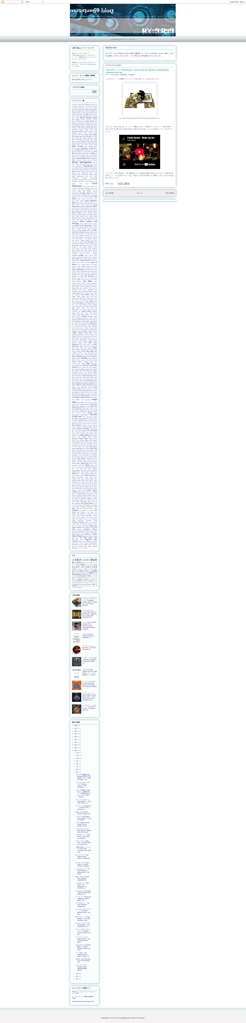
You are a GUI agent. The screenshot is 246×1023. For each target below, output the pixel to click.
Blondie (74, 150)
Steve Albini (89, 477)
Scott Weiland (93, 455)
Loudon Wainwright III (81, 339)
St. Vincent (81, 473)
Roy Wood (85, 446)
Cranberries (75, 193)
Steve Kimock (89, 480)
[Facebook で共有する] (126, 183)
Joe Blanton (81, 298)
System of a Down (92, 497)
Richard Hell (80, 427)
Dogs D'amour (90, 218)
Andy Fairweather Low (78, 121)
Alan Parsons (90, 112)
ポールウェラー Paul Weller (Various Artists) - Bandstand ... (82, 857)
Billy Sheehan (89, 144)
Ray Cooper (89, 418)
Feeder (81, 237)
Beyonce (74, 141)
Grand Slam (94, 260)
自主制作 (76, 567)
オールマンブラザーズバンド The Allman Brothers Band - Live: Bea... (83, 911)
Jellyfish (95, 291)
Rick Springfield (92, 430)
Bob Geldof (85, 151)
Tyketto (87, 525)
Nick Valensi (93, 379)
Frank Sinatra (89, 243)
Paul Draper (93, 395)
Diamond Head (76, 214)
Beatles (77, 136)
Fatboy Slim (75, 237)
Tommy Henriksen (86, 515)
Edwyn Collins (93, 227)
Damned (74, 196)
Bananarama (76, 131)
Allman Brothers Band (88, 118)
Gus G (80, 264)
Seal (73, 456)
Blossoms (79, 150)
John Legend (89, 301)
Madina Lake (93, 341)
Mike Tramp (82, 367)
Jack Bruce (93, 279)
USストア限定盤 (77, 579)
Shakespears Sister (91, 458)
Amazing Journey (86, 119)
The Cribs (94, 501)
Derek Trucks (77, 213)
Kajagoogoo (90, 316)
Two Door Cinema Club (78, 525)
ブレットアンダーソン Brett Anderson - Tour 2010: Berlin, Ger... (83, 801)
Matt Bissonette (92, 353)
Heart (73, 268)
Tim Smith (90, 510)
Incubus (83, 279)
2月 (77, 979)
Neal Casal (86, 375)
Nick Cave (79, 379)
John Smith (75, 306)
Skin (83, 465)
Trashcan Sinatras (78, 522)
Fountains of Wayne (77, 242)
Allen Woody (75, 118)
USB (86, 579)
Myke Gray (89, 370)
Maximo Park (87, 356)
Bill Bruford (88, 141)
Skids (79, 465)
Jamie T (78, 286)
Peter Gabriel (89, 404)
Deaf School (75, 209)
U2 (91, 527)
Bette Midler (93, 139)
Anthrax (87, 123)
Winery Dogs (81, 541)
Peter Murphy (80, 406)
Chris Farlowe (89, 181)
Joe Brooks (88, 298)
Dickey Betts (93, 214)
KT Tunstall (82, 316)
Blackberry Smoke (87, 148)
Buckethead (88, 166)
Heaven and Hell (91, 268)
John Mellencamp (89, 303)
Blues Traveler (93, 150)
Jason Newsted (84, 288)
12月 (77, 753)
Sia (88, 461)
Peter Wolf (88, 406)
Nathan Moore (79, 375)
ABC (76, 108)
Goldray (86, 257)
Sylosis (84, 497)
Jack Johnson (76, 281)
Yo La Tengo (83, 544)
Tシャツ (74, 587)
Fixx (91, 237)
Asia (79, 126)
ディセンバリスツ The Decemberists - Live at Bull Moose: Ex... (82, 924)
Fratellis (81, 245)
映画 (91, 581)
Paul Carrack (85, 395)
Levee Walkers (84, 329)
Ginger (81, 255)
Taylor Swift (79, 500)
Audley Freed (90, 126)
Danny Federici (81, 199)
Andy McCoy (90, 121)
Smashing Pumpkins (91, 467)
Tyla (91, 526)
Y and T (81, 543)
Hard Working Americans (85, 266)
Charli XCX (88, 176)
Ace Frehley (89, 108)
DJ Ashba (84, 195)
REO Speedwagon (88, 417)
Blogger (142, 1018)
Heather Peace (80, 268)
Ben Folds (75, 138)
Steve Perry (93, 482)
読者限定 (74, 586)
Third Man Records (82, 508)
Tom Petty (94, 514)
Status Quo (87, 475)
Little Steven (93, 336)
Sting (77, 487)
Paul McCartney (85, 397)
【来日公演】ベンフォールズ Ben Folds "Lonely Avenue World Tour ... (83, 849)
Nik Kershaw (90, 380)
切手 (79, 587)
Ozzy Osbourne (82, 392)
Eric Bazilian (79, 233)
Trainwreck (81, 520)
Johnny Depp (88, 306)
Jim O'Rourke (76, 294)
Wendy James (93, 536)
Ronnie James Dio (81, 445)
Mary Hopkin (90, 351)
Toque (74, 520)
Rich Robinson (77, 425)
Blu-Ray (78, 581)
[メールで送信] (118, 183)
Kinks (80, 324)
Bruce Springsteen (82, 162)
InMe (78, 279)
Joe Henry (94, 298)
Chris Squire (86, 186)
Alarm (87, 114)
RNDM (95, 417)
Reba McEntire (78, 420)
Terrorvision (83, 501)
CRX (79, 171)
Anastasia (94, 119)
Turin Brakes (83, 524)
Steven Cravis (89, 485)
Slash (87, 465)
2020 (76, 725)
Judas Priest (80, 313)
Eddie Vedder (84, 227)
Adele (79, 109)
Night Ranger (75, 380)
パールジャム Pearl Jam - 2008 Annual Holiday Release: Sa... (83, 892)
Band (81, 131)
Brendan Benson (91, 156)
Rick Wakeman (76, 432)
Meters (90, 358)
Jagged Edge (75, 285)
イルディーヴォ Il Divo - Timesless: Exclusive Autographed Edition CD (89, 660)
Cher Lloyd (94, 179)
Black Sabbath (88, 146)
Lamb (85, 326)
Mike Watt (89, 367)
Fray (84, 245)
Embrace (87, 232)
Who (95, 538)
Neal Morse (93, 375)
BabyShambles (90, 128)
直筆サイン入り (86, 565)
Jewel (95, 293)
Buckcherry (79, 166)
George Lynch (76, 252)
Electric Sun (75, 230)
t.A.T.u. (80, 548)
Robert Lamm (76, 437)
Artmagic (77, 124)
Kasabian (79, 318)
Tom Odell (88, 514)
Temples (77, 501)
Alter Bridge (76, 119)
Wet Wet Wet (77, 538)
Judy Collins (88, 313)
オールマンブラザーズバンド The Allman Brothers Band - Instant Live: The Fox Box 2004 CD (89, 602)
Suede (95, 492)
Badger (81, 129)
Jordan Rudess (86, 311)
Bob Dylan (78, 151)
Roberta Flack (93, 438)
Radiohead (82, 418)
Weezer (86, 536)
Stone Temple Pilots (77, 488)
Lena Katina (93, 328)
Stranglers (90, 488)
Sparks (78, 472)
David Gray (89, 204)
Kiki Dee (86, 323)
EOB (73, 225)
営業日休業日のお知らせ (80, 574)
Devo (95, 213)
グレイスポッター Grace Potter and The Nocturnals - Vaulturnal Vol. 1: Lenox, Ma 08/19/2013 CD (89, 614)
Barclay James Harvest (85, 133)
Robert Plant (87, 437)
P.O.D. (88, 392)
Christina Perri (93, 186)
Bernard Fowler (76, 139)
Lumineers (75, 341)
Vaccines (78, 532)
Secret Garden (88, 456)
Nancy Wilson (92, 372)
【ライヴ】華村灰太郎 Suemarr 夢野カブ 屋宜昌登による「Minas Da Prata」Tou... (83, 777)
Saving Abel (82, 453)
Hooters (74, 273)
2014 (76, 742)
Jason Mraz (75, 288)
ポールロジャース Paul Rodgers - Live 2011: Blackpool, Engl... (82, 918)
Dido (73, 216)
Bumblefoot (93, 168)
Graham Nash (76, 260)
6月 (77, 769)
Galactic (85, 247)
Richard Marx (88, 427)
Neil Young (82, 377)
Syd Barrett (79, 497)
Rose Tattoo (90, 445)
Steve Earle (80, 478)
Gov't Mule (75, 259)
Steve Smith (84, 483)
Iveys (87, 279)
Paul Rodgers (93, 397)
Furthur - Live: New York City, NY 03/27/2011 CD (83, 960)
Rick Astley (75, 430)
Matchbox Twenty (82, 353)
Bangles (74, 133)
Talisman (90, 498)
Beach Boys (89, 134)
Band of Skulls (93, 131)
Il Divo (85, 278)
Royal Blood (93, 446)
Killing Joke (93, 323)
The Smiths (94, 505)
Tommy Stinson (80, 517)
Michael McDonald (92, 360)
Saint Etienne (79, 450)
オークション (91, 582)
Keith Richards (82, 319)
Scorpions (75, 455)
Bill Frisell (94, 141)
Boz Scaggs (89, 155)
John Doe (81, 301)
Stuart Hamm (89, 492)
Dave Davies (80, 201)
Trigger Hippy (75, 524)
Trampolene (89, 520)
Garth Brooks (76, 248)
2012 (76, 747)
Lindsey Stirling (77, 333)
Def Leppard (76, 211)
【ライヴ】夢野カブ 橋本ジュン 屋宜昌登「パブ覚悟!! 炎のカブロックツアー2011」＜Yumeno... (83, 793)
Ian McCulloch (89, 276)
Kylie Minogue (92, 324)
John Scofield (93, 304)
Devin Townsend (88, 213)
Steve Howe (81, 480)
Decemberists (83, 209)
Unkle (91, 531)
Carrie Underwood (82, 173)
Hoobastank (94, 271)
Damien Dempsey (92, 195)
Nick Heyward (86, 379)
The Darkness (76, 503)
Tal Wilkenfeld (82, 498)
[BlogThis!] (121, 183)
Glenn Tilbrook (89, 255)
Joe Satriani (90, 299)
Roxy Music (77, 446)
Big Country (80, 141)
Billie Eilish (91, 143)
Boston (84, 155)
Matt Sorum (93, 354)
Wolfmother (75, 543)
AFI (84, 108)
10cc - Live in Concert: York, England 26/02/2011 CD (82, 878)
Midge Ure (89, 363)
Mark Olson (90, 349)
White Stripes (88, 538)
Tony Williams (80, 519)
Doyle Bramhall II (89, 219)
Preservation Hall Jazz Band (88, 411)
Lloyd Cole (75, 338)
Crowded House (85, 193)
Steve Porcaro (76, 483)
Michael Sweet (88, 361)
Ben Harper (83, 138)
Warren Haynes (77, 536)
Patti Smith (77, 395)
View (91, 532)
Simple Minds (76, 463)
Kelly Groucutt (93, 319)
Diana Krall (85, 214)
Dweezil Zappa (93, 223)
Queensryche (85, 415)
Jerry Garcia (86, 293)
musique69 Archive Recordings (81, 584)
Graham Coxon (92, 259)
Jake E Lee (83, 285)
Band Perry (86, 131)
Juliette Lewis (89, 314)
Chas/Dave (75, 179)
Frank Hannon (80, 243)
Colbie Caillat (81, 190)
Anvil (91, 123)
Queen (90, 413)
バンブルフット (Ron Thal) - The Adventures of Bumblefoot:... (82, 885)
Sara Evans (90, 451)
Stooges (85, 488)
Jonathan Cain (76, 311)
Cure (95, 193)
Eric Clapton (87, 233)
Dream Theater (86, 221)
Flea (76, 238)
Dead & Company (91, 206)
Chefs (88, 179)
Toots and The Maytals (90, 519)
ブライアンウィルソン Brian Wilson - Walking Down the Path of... (83, 830)
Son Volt (83, 468)
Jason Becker (93, 286)
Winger (88, 541)
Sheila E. (94, 460)
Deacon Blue (81, 206)
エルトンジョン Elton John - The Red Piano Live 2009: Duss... (83, 842)
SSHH (73, 450)
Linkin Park (88, 333)
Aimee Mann (84, 111)
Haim (84, 264)
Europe (82, 235)
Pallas (95, 392)
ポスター (81, 582)
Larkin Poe (75, 328)
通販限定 (123, 75)
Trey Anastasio (93, 522)
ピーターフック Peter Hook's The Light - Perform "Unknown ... (83, 864)
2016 (76, 736)
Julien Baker (80, 314)
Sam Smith (87, 450)
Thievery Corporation (87, 506)
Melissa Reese (76, 358)
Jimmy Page (81, 296)
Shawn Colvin (87, 460)
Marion (74, 349)
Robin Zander (84, 440)
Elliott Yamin (90, 230)
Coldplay (88, 190)
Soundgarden (76, 470)
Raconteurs (75, 418)
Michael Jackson (81, 360)
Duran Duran (84, 223)
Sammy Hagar (76, 451)
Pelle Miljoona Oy (82, 402)
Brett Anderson (82, 158)
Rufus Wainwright (77, 448)
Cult (92, 193)
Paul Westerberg (86, 399)
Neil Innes (75, 377)
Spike (87, 472)
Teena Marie (87, 500)
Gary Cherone (92, 248)
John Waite (82, 306)
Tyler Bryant (85, 527)
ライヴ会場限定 (89, 572)
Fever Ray (87, 237)
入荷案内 (131, 75)
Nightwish (82, 380)
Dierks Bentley (80, 216)
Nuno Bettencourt (82, 387)
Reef (73, 423)
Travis (86, 522)
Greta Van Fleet (85, 262)
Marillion (94, 348)
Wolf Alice (94, 541)
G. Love (79, 247)
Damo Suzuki (81, 196)
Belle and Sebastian (86, 136)
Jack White (87, 281)
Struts (78, 492)
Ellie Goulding (82, 230)
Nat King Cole (89, 374)
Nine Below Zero (79, 382)
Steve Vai (90, 483)
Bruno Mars (90, 164)
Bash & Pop (81, 134)
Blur (73, 151)
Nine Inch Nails (88, 382)
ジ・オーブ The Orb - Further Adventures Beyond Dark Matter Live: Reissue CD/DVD (89, 684)
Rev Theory (78, 423)
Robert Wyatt (83, 438)
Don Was (80, 219)
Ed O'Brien (94, 225)
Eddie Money (75, 227)
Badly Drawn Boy (91, 129)
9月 (77, 761)
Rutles (87, 448)
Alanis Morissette (80, 114)
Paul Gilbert (75, 397)
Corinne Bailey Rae (78, 191)
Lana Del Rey (92, 326)
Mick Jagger (81, 363)
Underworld (81, 531)
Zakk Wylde (88, 546)
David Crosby (80, 204)
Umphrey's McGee (90, 529)
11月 (77, 755)
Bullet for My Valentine (82, 168)
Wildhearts (88, 539)
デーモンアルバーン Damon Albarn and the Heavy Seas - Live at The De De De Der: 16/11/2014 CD (89, 697)
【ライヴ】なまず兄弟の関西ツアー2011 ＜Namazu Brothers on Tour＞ (83, 947)
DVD (85, 581)
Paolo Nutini (115, 75)
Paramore (90, 394)
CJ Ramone (92, 169)
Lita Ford (80, 336)
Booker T (94, 153)
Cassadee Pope (76, 174)
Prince (73, 413)
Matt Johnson (85, 354)
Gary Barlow (84, 248)
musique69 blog (92, 10)
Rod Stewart (93, 440)
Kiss (83, 324)
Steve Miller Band (83, 482)
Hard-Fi (95, 266)
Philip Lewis (86, 408)
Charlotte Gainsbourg (89, 178)
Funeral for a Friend (91, 245)
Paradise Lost (83, 394)
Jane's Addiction (85, 286)
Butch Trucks (75, 169)
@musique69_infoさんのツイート (82, 79)
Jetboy (91, 293)
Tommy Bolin (76, 515)
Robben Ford (75, 435)
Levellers (91, 329)
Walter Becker (80, 534)
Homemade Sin (85, 271)
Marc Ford (90, 344)
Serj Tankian (81, 458)
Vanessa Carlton (85, 532)
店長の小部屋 (91, 567)
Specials (83, 472)
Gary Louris (84, 250)
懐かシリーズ (92, 576)
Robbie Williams (84, 435)
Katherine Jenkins (88, 318)
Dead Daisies (76, 208)
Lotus (92, 338)
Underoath (75, 531)
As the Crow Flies (85, 124)
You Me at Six (91, 544)
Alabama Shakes (81, 112)
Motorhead (91, 369)
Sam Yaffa (94, 450)
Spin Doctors (93, 472)
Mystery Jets (83, 372)
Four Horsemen (89, 242)
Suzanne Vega (86, 495)
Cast (83, 174)
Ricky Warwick (80, 433)
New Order (90, 377)
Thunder (75, 510)
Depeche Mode (92, 211)
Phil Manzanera (77, 408)
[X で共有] (123, 183)
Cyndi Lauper (76, 195)
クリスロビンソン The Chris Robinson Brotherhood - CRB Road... (82, 871)
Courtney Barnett (92, 191)
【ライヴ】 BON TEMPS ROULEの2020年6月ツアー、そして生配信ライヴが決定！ (89, 672)
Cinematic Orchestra (84, 188)
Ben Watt (94, 136)
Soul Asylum (92, 468)
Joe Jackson (76, 299)
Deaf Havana (93, 208)
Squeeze (75, 473)
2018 (76, 731)
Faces (95, 235)
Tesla (89, 501)
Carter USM (93, 173)
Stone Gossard (84, 487)
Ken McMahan (76, 321)
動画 (94, 584)
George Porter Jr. (87, 252)
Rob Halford (93, 433)
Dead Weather (85, 208)
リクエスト (80, 569)
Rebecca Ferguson (89, 420)
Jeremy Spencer (77, 293)
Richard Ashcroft (87, 425)
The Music (87, 505)
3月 (77, 976)
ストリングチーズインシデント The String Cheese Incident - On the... (83, 931)
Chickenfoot (81, 181)
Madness (74, 342)
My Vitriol (82, 370)
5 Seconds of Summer (90, 106)
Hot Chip (80, 273)
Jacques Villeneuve (91, 283)
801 (73, 108)
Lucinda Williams (92, 339)
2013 (76, 745)
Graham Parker (85, 260)
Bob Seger (91, 151)
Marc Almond (83, 344)
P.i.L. (91, 392)
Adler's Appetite (85, 109)
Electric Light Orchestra (90, 228)
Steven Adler (81, 485)
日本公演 (82, 576)
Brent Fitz (75, 158)
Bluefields (86, 150)
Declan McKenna (92, 209)
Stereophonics (80, 477)
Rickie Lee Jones (87, 432)
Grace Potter (83, 259)
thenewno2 (85, 548)
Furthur (74, 247)
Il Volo (90, 278)
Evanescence (89, 235)
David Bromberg (89, 203)
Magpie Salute (82, 342)
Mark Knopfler (81, 349)
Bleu (95, 148)
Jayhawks (91, 289)
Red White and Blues (90, 422)
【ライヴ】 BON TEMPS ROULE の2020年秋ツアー (88, 635)
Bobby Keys (78, 153)
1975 (93, 104)
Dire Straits (89, 216)
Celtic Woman (89, 174)
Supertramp (90, 493)
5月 (77, 772)
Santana (83, 451)
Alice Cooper (93, 114)
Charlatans (80, 176)
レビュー (92, 586)
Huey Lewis (80, 274)
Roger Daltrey (84, 442)
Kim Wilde (75, 324)
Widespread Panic (77, 539)
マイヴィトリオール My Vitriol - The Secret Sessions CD (89, 647)
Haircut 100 (89, 264)
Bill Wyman (85, 143)
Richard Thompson (83, 428)
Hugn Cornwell (88, 274)
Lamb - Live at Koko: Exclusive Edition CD (82, 812)
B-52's (78, 128)
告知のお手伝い (84, 571)
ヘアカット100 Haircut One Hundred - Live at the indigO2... (83, 818)
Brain (95, 155)
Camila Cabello (85, 171)
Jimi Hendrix (85, 294)
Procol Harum (81, 413)
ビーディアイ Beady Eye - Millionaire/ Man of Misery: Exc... (83, 898)
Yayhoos (86, 543)
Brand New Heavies (78, 156)
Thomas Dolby (93, 508)
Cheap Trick (82, 179)
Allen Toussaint (93, 116)
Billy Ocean (81, 144)
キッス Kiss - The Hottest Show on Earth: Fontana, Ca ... (83, 954)
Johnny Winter (80, 308)
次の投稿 (109, 193)
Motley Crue (84, 369)
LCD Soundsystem (77, 326)
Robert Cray (93, 435)
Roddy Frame (76, 442)
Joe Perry (83, 299)
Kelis (88, 319)
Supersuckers (82, 493)
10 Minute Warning (77, 104)
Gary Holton (76, 250)
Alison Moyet (75, 116)
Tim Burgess (82, 510)
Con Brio (94, 190)
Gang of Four (92, 247)
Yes (78, 544)
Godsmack (80, 257)
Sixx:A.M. (75, 465)
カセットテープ (89, 577)
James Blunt (89, 285)
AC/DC (80, 108)
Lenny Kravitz (75, 329)
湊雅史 (95, 571)
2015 (76, 739)
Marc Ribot (79, 346)
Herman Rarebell (88, 269)
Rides (87, 433)
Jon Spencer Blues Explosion (88, 309)
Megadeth (94, 356)
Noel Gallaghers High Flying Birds (82, 384)
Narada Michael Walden (78, 374)
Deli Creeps (83, 211)
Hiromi (95, 269)
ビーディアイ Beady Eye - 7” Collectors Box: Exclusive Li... (83, 807)
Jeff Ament (89, 291)
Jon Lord (90, 308)
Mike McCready (88, 365)
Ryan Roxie (93, 448)
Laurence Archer (83, 328)
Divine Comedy (81, 218)
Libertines (84, 331)
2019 (76, 728)
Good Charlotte (93, 257)
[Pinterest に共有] (128, 183)
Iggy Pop (80, 278)
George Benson (92, 250)
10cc (89, 104)
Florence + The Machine (85, 238)
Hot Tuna (87, 273)
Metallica (84, 358)
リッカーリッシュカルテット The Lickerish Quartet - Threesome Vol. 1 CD (89, 707)
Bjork (95, 144)
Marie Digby (87, 348)
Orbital (80, 390)
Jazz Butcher (81, 291)
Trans (95, 520)
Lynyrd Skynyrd (83, 341)
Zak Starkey (79, 546)
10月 (77, 758)
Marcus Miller (79, 348)
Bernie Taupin (86, 139)
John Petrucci (83, 304)
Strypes (83, 492)
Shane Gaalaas (77, 460)
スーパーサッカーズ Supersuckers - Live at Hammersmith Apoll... (82, 939)
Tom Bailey (90, 512)
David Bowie (79, 203)
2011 (76, 750)
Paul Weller (76, 399)
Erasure (92, 232)
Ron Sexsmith (88, 443)
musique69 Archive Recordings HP (83, 1001)
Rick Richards (83, 430)
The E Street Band (86, 503)
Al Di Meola (92, 111)
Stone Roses (93, 487)
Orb (76, 390)
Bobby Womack (86, 153)
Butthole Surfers (84, 169)
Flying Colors (85, 240)
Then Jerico (76, 506)
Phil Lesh (94, 406)
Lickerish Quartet (92, 331)
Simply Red (84, 463)
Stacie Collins (89, 473)
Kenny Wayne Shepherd (89, 321)
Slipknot (92, 465)
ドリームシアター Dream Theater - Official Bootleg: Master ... (81, 967)
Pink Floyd (75, 409)
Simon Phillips (93, 461)
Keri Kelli (74, 323)
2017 (76, 734)
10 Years (85, 104)
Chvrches (74, 188)
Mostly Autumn (76, 369)
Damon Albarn (89, 196)
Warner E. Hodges (91, 534)
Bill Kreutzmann (76, 143)
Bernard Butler (92, 138)
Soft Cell (75, 468)
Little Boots (86, 336)
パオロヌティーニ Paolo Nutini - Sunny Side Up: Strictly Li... (83, 836)
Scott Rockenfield (84, 455)
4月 (77, 973)
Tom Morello (80, 514)
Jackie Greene (82, 283)
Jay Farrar (82, 289)
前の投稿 (170, 193)
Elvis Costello (80, 232)
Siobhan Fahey (93, 463)
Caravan (92, 171)
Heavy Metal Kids (77, 269)
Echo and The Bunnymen (83, 225)
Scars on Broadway (91, 453)
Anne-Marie (81, 123)
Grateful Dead (76, 262)
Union (87, 531)
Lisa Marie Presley (89, 334)
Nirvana (95, 382)
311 (82, 106)
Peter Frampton (80, 404)
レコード (78, 572)
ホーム (140, 193)
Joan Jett (89, 296)
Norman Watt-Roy (81, 385)
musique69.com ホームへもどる (123, 39)
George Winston (85, 253)
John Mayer (79, 303)
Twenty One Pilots (92, 524)
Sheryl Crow (83, 461)
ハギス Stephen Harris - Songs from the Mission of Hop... (82, 824)
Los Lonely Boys (85, 338)
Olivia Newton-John (87, 389)
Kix (87, 324)
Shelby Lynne (75, 461)
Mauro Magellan (77, 356)
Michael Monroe (77, 361)
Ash (92, 124)
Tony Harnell (89, 517)
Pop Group (93, 409)
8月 (77, 764)
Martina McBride (81, 351)
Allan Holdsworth (84, 116)
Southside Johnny (86, 470)
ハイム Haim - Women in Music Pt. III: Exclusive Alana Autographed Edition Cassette (89, 625)
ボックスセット (84, 586)
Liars (79, 331)
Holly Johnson (76, 271)
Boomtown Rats (76, 155)
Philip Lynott (93, 408)
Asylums (83, 126)
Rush (84, 448)
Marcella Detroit (88, 346)
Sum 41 (74, 493)
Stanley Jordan (80, 475)
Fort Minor (94, 240)
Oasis (90, 387)
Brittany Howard (81, 160)
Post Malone (75, 411)
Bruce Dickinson (92, 160)
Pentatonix (91, 402)
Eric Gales (75, 235)
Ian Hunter (81, 276)
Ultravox (79, 529)
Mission (95, 367)
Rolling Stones (78, 443)
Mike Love (80, 365)
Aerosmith (78, 111)
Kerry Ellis (80, 323)
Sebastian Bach (79, 456)
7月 (77, 766)
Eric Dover (94, 233)
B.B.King (83, 128)
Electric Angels (76, 228)
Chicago (74, 181)
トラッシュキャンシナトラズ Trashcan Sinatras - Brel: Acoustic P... (83, 785)
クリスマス (78, 577)
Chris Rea (83, 183)
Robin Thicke (75, 440)
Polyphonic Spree (84, 409)
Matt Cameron (76, 354)
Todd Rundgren (81, 512)
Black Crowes (77, 146)
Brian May (91, 158)
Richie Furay (93, 428)
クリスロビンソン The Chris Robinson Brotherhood (82, 904)
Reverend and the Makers (90, 423)
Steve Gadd (89, 478)
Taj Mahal (75, 498)
